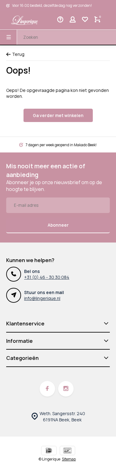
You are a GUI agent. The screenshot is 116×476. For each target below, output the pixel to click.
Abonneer (58, 225)
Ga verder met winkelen (58, 115)
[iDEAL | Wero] (49, 451)
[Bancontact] (67, 451)
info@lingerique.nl (42, 298)
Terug (18, 54)
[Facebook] (47, 389)
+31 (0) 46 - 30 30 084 (46, 277)
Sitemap (69, 459)
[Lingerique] (24, 20)
